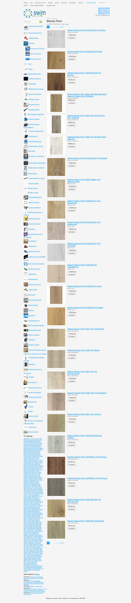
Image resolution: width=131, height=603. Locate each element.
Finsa (31, 475)
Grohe (37, 483)
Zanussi (40, 560)
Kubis (25, 503)
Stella (30, 541)
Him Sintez (29, 488)
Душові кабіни (32, 173)
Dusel (29, 468)
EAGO (37, 468)
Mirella (34, 511)
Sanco (30, 532)
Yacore (28, 560)
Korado (30, 501)
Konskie (26, 501)
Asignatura (38, 445)
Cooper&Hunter (27, 462)
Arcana (40, 444)
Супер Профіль (28, 570)
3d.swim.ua (33, 438)
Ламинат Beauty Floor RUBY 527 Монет (83, 350)
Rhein (34, 528)
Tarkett (41, 544)
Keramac (26, 499)
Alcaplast (30, 441)
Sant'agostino (35, 533)
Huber (25, 489)
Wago (37, 556)
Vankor (30, 552)
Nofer (30, 515)
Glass (27, 480)
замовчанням (57, 24)
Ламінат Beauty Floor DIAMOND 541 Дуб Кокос (86, 30)
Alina (35, 441)
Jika (36, 496)
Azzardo (36, 448)
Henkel (25, 487)
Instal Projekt (36, 493)
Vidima (28, 555)
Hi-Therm (39, 487)
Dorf (34, 466)
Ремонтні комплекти (35, 369)
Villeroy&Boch (37, 555)
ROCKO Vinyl (32, 529)
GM (36, 480)
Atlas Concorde (32, 446)
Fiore (34, 475)
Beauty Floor (54, 18)
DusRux (33, 468)
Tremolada (36, 548)
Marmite (33, 508)
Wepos (36, 559)
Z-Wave (35, 560)
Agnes (27, 440)
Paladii (41, 517)
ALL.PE (26, 442)
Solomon (40, 539)
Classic (25, 461)
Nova (33, 515)
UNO (40, 550)
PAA (34, 517)
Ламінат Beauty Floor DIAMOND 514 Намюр (85, 308)
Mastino (26, 509)
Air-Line (34, 440)
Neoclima (38, 512)
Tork (30, 547)
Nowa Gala (38, 515)
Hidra (25, 488)
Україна (38, 570)
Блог (31, 2)
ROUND (39, 529)
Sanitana (26, 533)
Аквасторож (34, 564)
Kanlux (36, 497)
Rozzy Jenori (34, 531)
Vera (25, 554)
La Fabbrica (36, 503)
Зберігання (64, 2)
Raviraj (34, 527)
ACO (38, 438)
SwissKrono (36, 544)
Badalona (40, 448)
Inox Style (30, 493)
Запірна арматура (34, 207)
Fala (33, 472)
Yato (32, 560)
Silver (25, 539)
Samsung (26, 532)
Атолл (31, 566)
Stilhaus (37, 541)
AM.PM (30, 442)
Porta (25, 523)
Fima (28, 475)
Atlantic (26, 446)
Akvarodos (39, 440)
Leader (38, 504)
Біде (29, 64)
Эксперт (26, 571)
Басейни (31, 43)
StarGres (26, 541)
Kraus (33, 501)
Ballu (41, 449)
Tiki (24, 547)
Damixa (26, 465)
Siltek (39, 537)
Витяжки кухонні (33, 99)
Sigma (36, 537)
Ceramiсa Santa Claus (29, 458)
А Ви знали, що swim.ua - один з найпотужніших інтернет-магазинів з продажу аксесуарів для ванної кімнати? (35, 590)
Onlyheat (29, 516)
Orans (25, 517)
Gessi (36, 479)
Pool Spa (30, 521)
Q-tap (40, 524)
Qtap (25, 525)
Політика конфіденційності (37, 5)
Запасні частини (33, 202)
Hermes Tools (31, 487)
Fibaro (25, 475)
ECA (40, 468)
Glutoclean (32, 480)
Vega (33, 552)
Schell (35, 535)
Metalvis (37, 509)
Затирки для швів (34, 218)
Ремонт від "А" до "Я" (40, 2)
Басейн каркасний (35, 59)
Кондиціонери (33, 279)
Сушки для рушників (34, 392)
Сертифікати (72, 2)
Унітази (30, 406)
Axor (28, 448)
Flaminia (26, 476)
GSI (30, 484)
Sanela (34, 532)
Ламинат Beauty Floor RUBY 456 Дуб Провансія (86, 393)
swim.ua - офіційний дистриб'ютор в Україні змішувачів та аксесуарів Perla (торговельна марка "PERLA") (34, 583)
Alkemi (38, 441)
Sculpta (35, 536)
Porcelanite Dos (37, 521)
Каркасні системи (34, 251)
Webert (25, 559)
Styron (35, 543)
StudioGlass (30, 543)
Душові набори (33, 183)
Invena (25, 495)
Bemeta (29, 452)
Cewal (29, 460)
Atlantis (28, 438)
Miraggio (29, 511)
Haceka (26, 485)
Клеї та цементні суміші (36, 263)
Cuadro (35, 464)
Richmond (39, 528)
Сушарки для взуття (35, 387)
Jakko (29, 496)
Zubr (36, 562)
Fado (30, 472)
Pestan (25, 520)
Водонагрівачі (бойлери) (36, 114)
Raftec (36, 525)
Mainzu (29, 508)
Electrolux (36, 469)
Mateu (29, 509)
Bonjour (30, 453)
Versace (37, 554)
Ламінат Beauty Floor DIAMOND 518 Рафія (84, 51)
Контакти (80, 2)
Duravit (25, 468)
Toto (40, 547)
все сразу (56, 27)
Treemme (26, 548)
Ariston (28, 445)
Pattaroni (30, 519)
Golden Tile (26, 481)
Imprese (29, 492)
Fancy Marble (37, 472)
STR (41, 541)
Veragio (28, 554)
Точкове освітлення (34, 397)
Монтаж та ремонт (34, 335)
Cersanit (26, 460)
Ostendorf (29, 517)
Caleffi (25, 456)
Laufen (32, 504)
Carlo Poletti (35, 456)
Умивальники (32, 402)
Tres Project (29, 550)
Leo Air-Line (35, 505)
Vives (28, 556)
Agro (31, 440)
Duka (41, 466)
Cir (38, 460)
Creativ (40, 462)
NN (24, 515)
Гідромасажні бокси (35, 141)
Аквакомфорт (27, 564)
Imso (32, 492)
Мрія (25, 568)
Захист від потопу (34, 224)
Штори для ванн (33, 432)
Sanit (37, 532)
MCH (33, 509)
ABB (25, 438)
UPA (25, 551)
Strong (25, 543)
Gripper (34, 483)
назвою (67, 24)
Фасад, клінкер (33, 416)
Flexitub (30, 476)
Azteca (31, 448)
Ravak (30, 527)
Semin (32, 537)
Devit (33, 465)
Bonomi (35, 453)
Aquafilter (39, 442)
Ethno (30, 471)
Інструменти (32, 241)
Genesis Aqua (31, 479)
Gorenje (32, 481)
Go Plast (40, 480)
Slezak (36, 539)
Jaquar (33, 496)
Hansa (29, 485)
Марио (34, 567)
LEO (30, 505)
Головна (26, 2)
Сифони (31, 377)
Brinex (33, 454)
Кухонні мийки (33, 305)
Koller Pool (29, 500)
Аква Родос (33, 563)
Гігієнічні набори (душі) (36, 131)
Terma (34, 545)
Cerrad (37, 458)
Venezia (37, 552)
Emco (41, 469)
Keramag (31, 499)
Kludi (25, 500)
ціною (62, 24)
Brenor (29, 454)
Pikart (32, 520)
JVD (41, 496)
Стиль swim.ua (32, 382)
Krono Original (39, 501)
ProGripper (35, 524)
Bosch (38, 453)
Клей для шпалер (34, 269)
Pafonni (37, 517)
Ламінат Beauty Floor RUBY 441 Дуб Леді (84, 414)
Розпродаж (27, 373)
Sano (30, 533)
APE (33, 442)
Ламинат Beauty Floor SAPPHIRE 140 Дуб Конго (87, 457)
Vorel (34, 556)
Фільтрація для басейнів (37, 48)
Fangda (25, 473)
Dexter (36, 465)
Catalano (41, 456)
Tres (25, 550)
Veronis (32, 554)
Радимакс (29, 568)
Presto (36, 523)
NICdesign (34, 513)
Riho (25, 529)
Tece (25, 545)
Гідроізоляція (32, 136)
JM (38, 496)
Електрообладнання (35, 197)
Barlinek (30, 450)
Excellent (26, 472)
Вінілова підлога (33, 104)
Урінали (30, 411)
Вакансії (26, 5)
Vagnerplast (32, 551)
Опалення (31, 339)
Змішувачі (31, 229)
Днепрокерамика (38, 566)
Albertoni (26, 441)
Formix (38, 476)
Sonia (29, 540)
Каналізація (32, 246)
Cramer (36, 462)
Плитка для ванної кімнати (37, 350)
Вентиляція (32, 84)
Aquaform (26, 444)
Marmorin (38, 508)
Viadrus (41, 554)
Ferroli (39, 473)
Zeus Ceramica (27, 562)
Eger (32, 469)
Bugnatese (38, 454)
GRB (30, 483)
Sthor (33, 541)
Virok (25, 556)
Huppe (28, 489)
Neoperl (26, 513)
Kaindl (25, 497)
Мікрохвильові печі (34, 330)
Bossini (25, 454)
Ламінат (31, 310)
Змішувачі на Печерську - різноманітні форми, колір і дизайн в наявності (33, 578)
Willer (25, 560)
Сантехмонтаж (36, 568)
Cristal (31, 464)
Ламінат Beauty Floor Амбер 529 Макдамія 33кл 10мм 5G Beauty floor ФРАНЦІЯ (87, 95)
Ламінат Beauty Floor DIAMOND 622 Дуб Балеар (87, 158)
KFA (39, 499)
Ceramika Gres (36, 457)
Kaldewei (29, 497)
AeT (25, 440)
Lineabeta (30, 507)
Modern (25, 512)
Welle (32, 559)
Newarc (30, 513)
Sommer (26, 540)
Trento (41, 548)
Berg (32, 452)
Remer (25, 528)
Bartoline (34, 450)
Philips (29, 520)
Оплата (57, 2)
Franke (25, 477)
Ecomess (28, 469)
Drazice (38, 466)
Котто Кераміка (28, 567)
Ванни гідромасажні (34, 74)
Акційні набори (33, 38)
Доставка (50, 2)
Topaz (27, 547)
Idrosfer (41, 491)
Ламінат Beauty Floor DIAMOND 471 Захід (84, 286)
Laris (29, 504)
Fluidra (35, 476)
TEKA (31, 545)
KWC (31, 503)
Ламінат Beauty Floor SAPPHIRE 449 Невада (85, 521)
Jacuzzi (26, 496)
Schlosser (39, 535)
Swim (39, 543)
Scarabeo (30, 535)
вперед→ (62, 26)
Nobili (27, 515)
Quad (27, 525)
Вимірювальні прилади (36, 89)
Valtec (41, 551)
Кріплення (31, 295)
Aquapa (31, 444)
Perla (38, 519)
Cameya (29, 456)
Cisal (41, 460)
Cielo (36, 460)
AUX (37, 446)
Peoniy (35, 519)
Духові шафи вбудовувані (37, 163)
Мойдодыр (39, 567)
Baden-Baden (27, 449)
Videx (25, 555)
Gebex (36, 477)
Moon (29, 512)
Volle (31, 556)
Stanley (41, 540)
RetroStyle (30, 528)
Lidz (26, 507)
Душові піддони (33, 188)
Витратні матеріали (34, 94)
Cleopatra (35, 461)
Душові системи (33, 192)
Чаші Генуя (32, 427)
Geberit (32, 477)
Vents (40, 552)
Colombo (40, 461)
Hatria (38, 485)
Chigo (33, 460)
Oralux (38, 516)
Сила (41, 568)
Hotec (34, 488)
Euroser (34, 471)
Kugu (28, 503)
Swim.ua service (28, 544)
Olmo (25, 516)
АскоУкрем (26, 566)
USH (27, 551)
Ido (37, 491)
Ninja (39, 513)
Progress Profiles (28, 524)
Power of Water (31, 523)
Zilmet (33, 562)
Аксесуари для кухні (35, 33)
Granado (36, 481)
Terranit (38, 545)
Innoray (25, 493)
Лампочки (31, 315)
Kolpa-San (38, 500)
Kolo (34, 500)
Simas (28, 539)
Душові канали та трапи (36, 178)
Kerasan (36, 499)
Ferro (35, 473)
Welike (29, 559)
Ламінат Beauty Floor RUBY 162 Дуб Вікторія (85, 329)
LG (24, 507)
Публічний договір (50, 5)
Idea (36, 489)
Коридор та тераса (34, 284)
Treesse (31, 548)
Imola (25, 492)
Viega (32, 555)
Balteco (26, 450)
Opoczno (34, 516)
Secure (25, 537)
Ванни (30, 69)
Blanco (38, 452)
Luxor (34, 507)
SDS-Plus (40, 536)
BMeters (26, 453)
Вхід (95, 2)
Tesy (42, 545)
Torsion (34, 547)
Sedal (29, 537)
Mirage (25, 511)
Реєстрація (90, 2)
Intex (42, 493)
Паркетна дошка (33, 345)
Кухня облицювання (35, 300)
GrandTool (26, 483)
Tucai (37, 550)
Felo (33, 473)
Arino (25, 445)
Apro (36, 442)
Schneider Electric (28, 536)
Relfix (40, 527)
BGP (35, 452)
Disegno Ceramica (28, 466)
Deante (30, 465)
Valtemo (26, 552)
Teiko (27, 545)
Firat (39, 475)
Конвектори (32, 274)
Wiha (40, 559)
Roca (27, 529)
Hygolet (33, 489)
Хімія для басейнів (35, 53)
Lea (35, 504)
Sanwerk (26, 535)
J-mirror (29, 495)
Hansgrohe (34, 485)
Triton (34, 550)
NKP (42, 513)
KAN (33, 497)
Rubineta (40, 531)
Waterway (35, 558)
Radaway (32, 525)
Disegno (41, 465)
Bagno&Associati (35, 449)
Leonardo (40, 505)
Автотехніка (27, 563)
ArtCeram (32, 445)
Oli (41, 515)
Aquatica (35, 444)
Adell (40, 438)
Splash (37, 540)
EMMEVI (26, 471)
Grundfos (26, 484)
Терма (34, 570)
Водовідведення (33, 109)
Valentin (37, 551)
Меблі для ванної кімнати (36, 325)
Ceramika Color (28, 457)
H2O (39, 484)
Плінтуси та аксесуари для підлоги (35, 354)
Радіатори (31, 364)
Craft (33, 462)
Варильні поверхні (34, 78)
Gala (29, 477)
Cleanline (30, 461)
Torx (37, 547)
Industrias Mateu (38, 492)
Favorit (29, 473)
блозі (37, 574)
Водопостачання (33, 119)
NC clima (33, 512)
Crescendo (26, 464)
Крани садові (32, 289)
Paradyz (26, 519)
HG (36, 487)
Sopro (33, 540)
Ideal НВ (31, 491)
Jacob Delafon (35, 495)
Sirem (32, 539)
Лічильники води (33, 320)
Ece (25, 469)
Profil (40, 523)
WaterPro (29, 558)
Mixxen (38, 511)
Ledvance (26, 505)
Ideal (39, 489)
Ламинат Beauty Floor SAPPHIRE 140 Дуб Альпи (87, 478)
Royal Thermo (27, 531)
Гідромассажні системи (35, 146)
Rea (37, 527)
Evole (37, 471)
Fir (37, 475)
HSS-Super (39, 488)
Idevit (34, 491)
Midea (40, 509)
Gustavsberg (34, 484)
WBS (39, 558)
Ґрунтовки (31, 151)
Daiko (38, 464)
